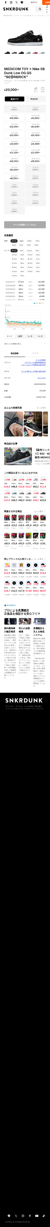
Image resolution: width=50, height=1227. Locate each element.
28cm (22, 263)
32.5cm (30, 271)
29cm (38, 263)
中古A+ (29, 241)
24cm (22, 255)
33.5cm (14, 275)
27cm (38, 259)
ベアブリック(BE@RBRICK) (35, 362)
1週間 (20, 336)
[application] (25, 318)
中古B (14, 245)
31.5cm (14, 271)
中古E (36, 245)
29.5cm (14, 267)
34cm (22, 275)
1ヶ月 (30, 336)
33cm (38, 271)
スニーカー (42, 378)
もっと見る (41, 408)
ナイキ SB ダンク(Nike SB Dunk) (33, 371)
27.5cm (14, 263)
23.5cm (14, 255)
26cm (22, 259)
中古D (29, 245)
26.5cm (30, 259)
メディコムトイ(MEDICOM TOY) (33, 365)
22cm (21, 250)
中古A (37, 241)
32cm (22, 271)
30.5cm (30, 267)
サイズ (35, 353)
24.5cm (30, 255)
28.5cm (30, 263)
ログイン (34, 2)
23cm (37, 250)
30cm (22, 267)
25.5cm (14, 259)
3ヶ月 (40, 336)
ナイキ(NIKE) (41, 360)
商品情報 (14, 353)
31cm (38, 267)
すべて (14, 241)
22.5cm (29, 250)
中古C (21, 245)
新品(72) (14, 99)
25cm (38, 255)
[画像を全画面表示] (25, 33)
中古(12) (34, 99)
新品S (22, 241)
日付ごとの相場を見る (12, 344)
